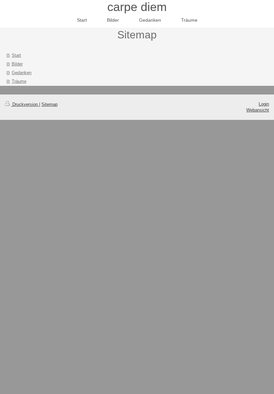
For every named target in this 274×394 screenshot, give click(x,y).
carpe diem (137, 7)
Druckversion (25, 104)
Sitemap (49, 104)
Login (264, 104)
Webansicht (257, 110)
